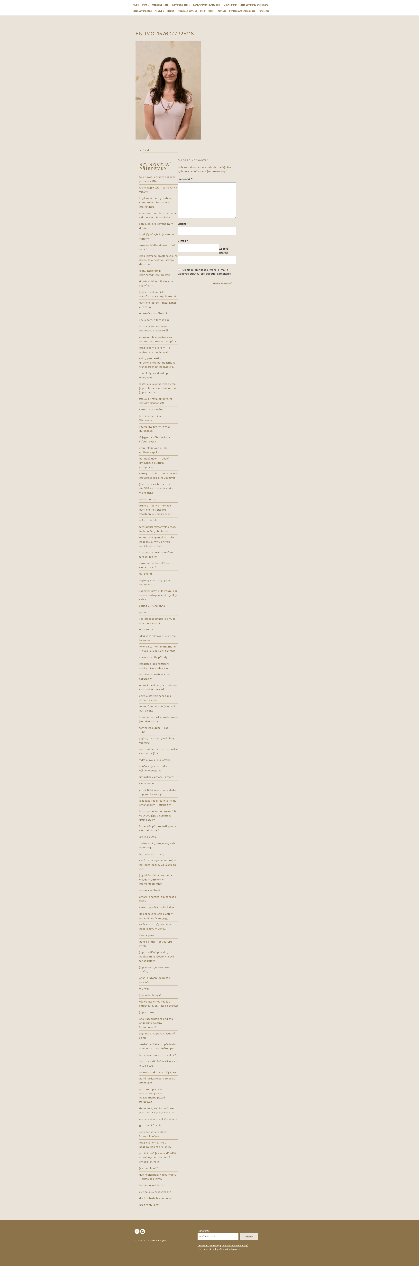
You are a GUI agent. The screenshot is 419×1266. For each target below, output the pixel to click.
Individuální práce (181, 5)
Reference (264, 11)
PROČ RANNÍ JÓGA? (149, 1204)
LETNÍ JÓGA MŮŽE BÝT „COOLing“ (157, 1055)
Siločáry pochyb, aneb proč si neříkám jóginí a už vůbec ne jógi (157, 864)
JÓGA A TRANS (146, 1012)
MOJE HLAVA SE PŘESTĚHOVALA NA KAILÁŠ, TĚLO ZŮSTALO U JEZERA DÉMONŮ (158, 260)
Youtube (159, 11)
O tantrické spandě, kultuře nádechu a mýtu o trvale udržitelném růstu (156, 541)
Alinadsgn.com (233, 1249)
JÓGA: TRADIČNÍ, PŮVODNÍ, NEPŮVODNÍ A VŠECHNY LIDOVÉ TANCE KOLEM (156, 956)
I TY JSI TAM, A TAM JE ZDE (154, 319)
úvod (146, 150)
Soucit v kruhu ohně (152, 605)
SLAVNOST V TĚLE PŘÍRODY (153, 657)
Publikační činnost (187, 11)
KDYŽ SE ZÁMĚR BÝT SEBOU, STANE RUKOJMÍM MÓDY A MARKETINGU (155, 202)
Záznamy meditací (142, 11)
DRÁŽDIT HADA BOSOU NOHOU (156, 1198)
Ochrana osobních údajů (235, 1245)
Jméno (183, 223)
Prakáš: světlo (148, 836)
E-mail (183, 240)
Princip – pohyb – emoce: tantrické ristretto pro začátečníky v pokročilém (155, 510)
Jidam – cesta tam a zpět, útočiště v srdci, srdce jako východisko (156, 488)
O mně (145, 5)
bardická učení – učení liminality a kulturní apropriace (154, 463)
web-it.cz (209, 1249)
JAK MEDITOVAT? (148, 1168)
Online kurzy (230, 5)
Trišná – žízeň (148, 520)
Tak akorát (145, 573)
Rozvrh (170, 11)
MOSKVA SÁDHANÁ (149, 890)
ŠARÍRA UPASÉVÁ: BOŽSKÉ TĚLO (156, 907)
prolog (143, 612)
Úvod (136, 5)
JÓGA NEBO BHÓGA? (150, 995)
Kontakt (222, 11)
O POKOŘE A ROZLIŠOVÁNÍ (153, 313)
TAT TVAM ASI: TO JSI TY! (152, 854)
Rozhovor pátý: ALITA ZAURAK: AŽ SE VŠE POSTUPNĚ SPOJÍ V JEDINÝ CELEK (158, 595)
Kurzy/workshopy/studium (206, 5)
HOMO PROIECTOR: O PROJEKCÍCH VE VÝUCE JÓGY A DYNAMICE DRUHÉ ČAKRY (157, 815)
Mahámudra (147, 499)
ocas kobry (146, 629)
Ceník (211, 11)
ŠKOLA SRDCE (146, 783)
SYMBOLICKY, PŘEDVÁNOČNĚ (155, 1191)
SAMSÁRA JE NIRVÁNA (151, 409)
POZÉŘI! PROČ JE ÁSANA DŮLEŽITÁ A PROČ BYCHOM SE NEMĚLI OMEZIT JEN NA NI (157, 1157)
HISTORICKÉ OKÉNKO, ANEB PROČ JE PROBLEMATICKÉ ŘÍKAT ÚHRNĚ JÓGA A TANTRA (157, 388)
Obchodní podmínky (208, 1245)
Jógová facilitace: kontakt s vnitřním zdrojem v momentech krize (156, 879)
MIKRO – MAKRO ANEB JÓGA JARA (158, 1072)
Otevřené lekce (160, 5)
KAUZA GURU (146, 935)
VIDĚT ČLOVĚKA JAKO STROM (154, 759)
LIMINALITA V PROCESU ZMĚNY (156, 776)
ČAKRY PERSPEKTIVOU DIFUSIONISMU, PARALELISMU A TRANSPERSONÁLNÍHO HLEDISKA (157, 362)
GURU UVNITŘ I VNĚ (150, 1125)
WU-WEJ (144, 988)
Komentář (185, 179)
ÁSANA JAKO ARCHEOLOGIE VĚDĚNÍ (158, 1119)
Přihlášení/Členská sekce (242, 11)
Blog (202, 11)
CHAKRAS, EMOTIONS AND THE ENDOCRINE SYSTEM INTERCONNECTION (156, 1023)
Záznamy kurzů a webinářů (254, 5)
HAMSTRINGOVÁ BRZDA (152, 1185)
